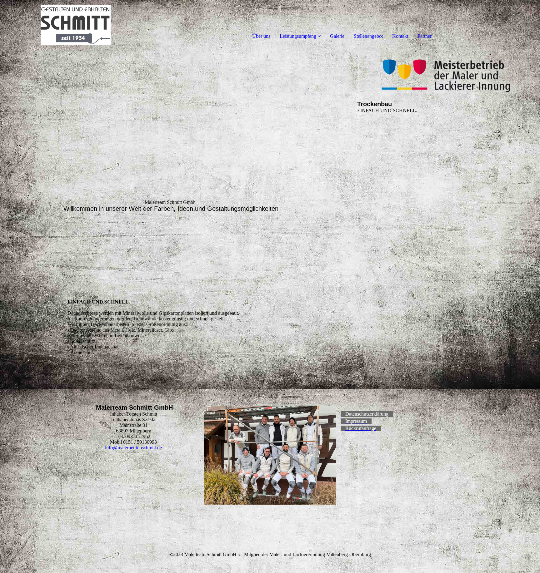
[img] (72, 25)
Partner (425, 36)
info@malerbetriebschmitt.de (133, 447)
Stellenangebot (368, 36)
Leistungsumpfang (298, 36)
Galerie (337, 36)
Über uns (261, 36)
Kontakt (400, 36)
